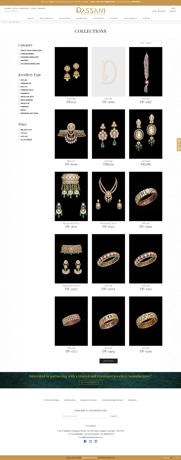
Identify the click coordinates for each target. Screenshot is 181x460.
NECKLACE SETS (71, 223)
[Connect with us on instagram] (179, 148)
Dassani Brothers (89, 458)
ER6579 (108, 164)
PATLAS (108, 99)
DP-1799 (146, 351)
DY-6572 (108, 226)
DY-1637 (71, 226)
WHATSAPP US (91, 382)
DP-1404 (108, 351)
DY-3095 (108, 102)
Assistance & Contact (88, 400)
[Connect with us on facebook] (178, 144)
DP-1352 (146, 289)
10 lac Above (26, 140)
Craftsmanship (69, 400)
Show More (108, 361)
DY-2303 (71, 289)
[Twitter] (90, 442)
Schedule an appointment (112, 400)
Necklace (24, 103)
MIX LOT (71, 161)
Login (86, 79)
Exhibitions (132, 400)
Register (94, 79)
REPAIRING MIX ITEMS (29, 113)
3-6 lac (23, 133)
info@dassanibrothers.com (91, 437)
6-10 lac (24, 136)
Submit (114, 416)
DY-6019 (71, 164)
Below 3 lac (26, 130)
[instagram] (95, 442)
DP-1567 (146, 102)
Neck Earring (26, 100)
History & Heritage (51, 400)
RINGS (23, 110)
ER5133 (71, 102)
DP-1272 (71, 351)
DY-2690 (146, 226)
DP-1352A (108, 289)
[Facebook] (85, 442)
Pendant (24, 107)
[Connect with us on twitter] (179, 140)
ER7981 (146, 164)
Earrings (71, 99)
